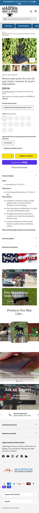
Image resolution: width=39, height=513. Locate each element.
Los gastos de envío (8, 91)
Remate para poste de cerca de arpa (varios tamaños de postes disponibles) (18, 34)
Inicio (3, 32)
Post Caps (8, 26)
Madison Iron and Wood (12, 508)
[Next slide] (37, 332)
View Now (10, 301)
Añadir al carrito (26, 156)
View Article (6, 375)
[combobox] (19, 19)
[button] (18, 381)
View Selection (5, 338)
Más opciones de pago (19, 167)
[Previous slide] (2, 332)
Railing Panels (23, 26)
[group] (19, 367)
